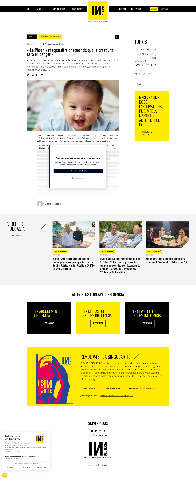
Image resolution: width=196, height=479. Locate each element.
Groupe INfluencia (57, 9)
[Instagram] (100, 431)
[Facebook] (28, 75)
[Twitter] (33, 75)
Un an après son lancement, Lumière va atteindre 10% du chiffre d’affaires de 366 (167, 260)
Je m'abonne (49, 323)
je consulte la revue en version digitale (116, 395)
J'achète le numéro (89, 388)
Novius (104, 465)
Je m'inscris (147, 323)
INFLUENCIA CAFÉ (60, 251)
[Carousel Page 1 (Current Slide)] (96, 278)
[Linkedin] (37, 75)
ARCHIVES (32, 37)
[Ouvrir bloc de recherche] (28, 9)
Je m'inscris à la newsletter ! (147, 133)
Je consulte (98, 323)
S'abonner (154, 9)
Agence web (94, 465)
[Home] (98, 11)
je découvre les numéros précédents (141, 388)
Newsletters (77, 9)
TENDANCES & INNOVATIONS (50, 37)
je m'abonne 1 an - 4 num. (112, 388)
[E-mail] (42, 75)
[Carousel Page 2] (99, 278)
